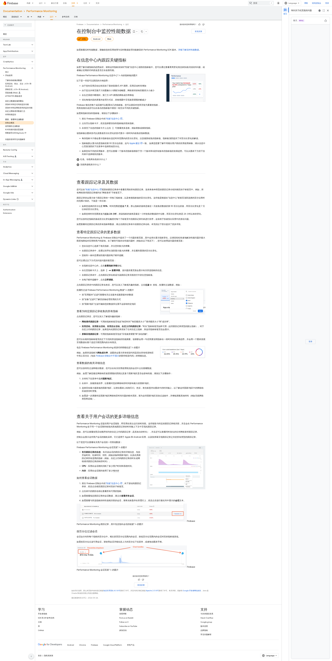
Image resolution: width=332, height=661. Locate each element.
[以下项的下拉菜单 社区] (90, 3)
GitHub (41, 630)
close (327, 10)
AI (28, 17)
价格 (65, 3)
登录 (327, 3)
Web (109, 39)
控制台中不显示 (107, 356)
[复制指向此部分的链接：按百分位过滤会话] (100, 531)
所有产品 (130, 645)
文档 (73, 3)
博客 (306, 3)
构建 (28, 3)
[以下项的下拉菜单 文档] (78, 3)
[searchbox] (17, 25)
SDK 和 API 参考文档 (46, 618)
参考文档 (65, 17)
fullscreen (323, 10)
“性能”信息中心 (113, 118)
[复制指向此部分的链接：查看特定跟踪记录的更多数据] (123, 232)
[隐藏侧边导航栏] (31, 656)
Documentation (12, 11)
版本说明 (204, 626)
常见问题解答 (205, 634)
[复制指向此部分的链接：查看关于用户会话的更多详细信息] (141, 416)
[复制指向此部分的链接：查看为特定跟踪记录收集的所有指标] (120, 311)
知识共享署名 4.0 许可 (111, 591)
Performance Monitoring (41, 11)
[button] (15, 44)
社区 (85, 3)
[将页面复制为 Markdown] (142, 31)
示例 (76, 17)
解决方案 (54, 3)
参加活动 (123, 630)
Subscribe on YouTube (128, 626)
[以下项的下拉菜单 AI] (32, 17)
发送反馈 (198, 31)
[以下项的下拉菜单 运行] (46, 3)
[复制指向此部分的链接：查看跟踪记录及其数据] (120, 182)
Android (96, 39)
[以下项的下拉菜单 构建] (33, 3)
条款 (40, 656)
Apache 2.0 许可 (152, 591)
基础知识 (15, 17)
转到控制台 (316, 3)
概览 (5, 17)
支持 (97, 3)
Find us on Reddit (126, 618)
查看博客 (123, 614)
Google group (206, 622)
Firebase (80, 24)
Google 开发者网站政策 (192, 591)
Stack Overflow (206, 618)
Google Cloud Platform (112, 645)
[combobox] (261, 3)
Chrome (82, 645)
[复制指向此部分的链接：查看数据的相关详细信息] (107, 363)
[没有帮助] (203, 24)
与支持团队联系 (206, 614)
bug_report (319, 10)
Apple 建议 (134, 143)
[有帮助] (199, 24)
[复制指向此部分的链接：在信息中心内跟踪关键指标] (129, 60)
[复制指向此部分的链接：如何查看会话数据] (100, 478)
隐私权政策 (48, 656)
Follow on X (124, 622)
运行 (41, 3)
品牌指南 (204, 630)
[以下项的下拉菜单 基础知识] (22, 17)
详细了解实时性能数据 (188, 50)
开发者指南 (42, 614)
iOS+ (84, 39)
